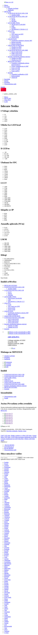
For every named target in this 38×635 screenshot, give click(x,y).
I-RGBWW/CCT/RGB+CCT (19, 29)
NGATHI (7, 7)
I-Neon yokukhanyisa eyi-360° (20, 66)
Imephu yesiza (22, 431)
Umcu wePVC (15, 71)
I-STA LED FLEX (16, 55)
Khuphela (7, 82)
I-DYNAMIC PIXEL (14, 23)
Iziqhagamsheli (15, 76)
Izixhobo (10, 72)
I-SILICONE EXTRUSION (16, 45)
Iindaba (6, 81)
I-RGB (13, 19)
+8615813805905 (9, 445)
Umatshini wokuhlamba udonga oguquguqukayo (20, 63)
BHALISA (4, 410)
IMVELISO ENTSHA (14, 61)
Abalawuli (14, 77)
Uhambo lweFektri (13, 8)
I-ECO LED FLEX (16, 52)
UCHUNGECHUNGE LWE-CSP (17, 16)
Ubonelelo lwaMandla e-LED (19, 74)
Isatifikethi (11, 10)
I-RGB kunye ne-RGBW (18, 24)
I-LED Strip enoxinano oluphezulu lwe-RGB (23, 437)
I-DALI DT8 (15, 37)
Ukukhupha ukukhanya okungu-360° (21, 40)
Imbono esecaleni (16, 42)
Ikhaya (6, 5)
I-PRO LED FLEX (16, 53)
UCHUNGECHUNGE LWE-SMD (18, 50)
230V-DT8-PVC (13, 337)
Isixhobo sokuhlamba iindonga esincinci (19, 56)
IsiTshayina (9, 91)
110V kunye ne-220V (17, 34)
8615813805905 (8, 448)
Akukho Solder (15, 15)
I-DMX (13, 27)
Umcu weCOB (15, 68)
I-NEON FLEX (12, 39)
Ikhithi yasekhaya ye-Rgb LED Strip (21, 435)
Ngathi (6, 398)
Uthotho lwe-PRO (16, 47)
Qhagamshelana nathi (10, 84)
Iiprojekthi (7, 79)
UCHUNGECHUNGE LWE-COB (18, 13)
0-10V (13, 32)
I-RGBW (14, 21)
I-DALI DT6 (15, 36)
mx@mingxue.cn (9, 446)
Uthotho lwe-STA (16, 48)
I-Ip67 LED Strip (5, 435)
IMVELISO (7, 11)
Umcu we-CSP (15, 69)
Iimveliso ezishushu (12, 431)
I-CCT (13, 18)
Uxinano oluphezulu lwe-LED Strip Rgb (12, 439)
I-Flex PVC (11, 31)
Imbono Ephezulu (16, 44)
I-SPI (12, 26)
